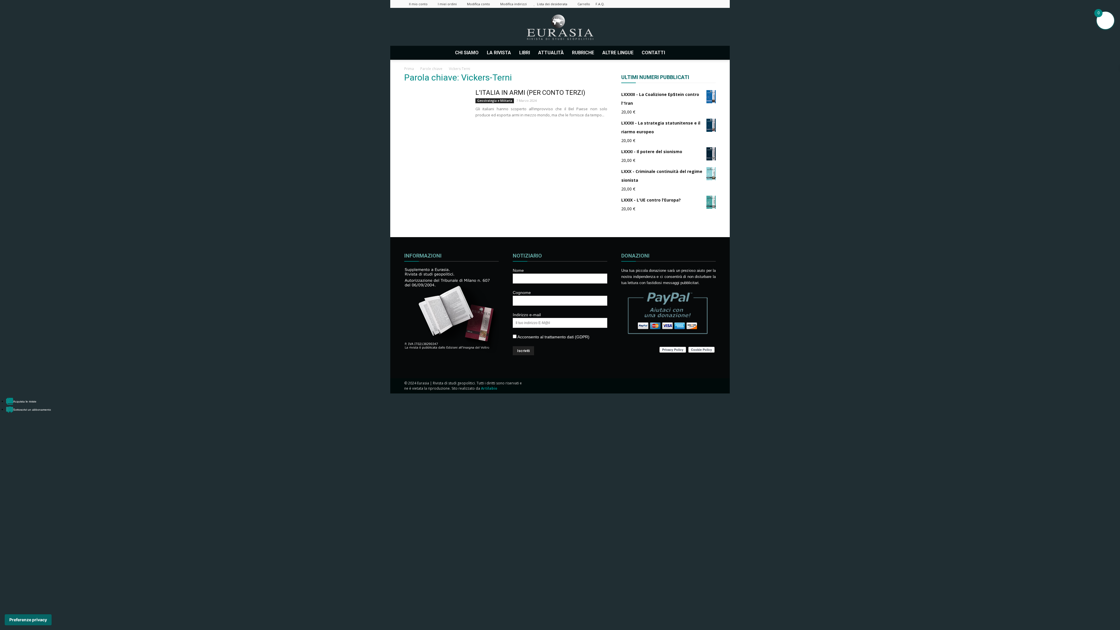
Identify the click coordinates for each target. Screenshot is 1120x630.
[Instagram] (672, 4)
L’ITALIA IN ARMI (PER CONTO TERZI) (530, 92)
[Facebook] (663, 4)
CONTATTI (653, 52)
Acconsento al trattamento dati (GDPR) (553, 337)
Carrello (584, 4)
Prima (409, 68)
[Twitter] (692, 4)
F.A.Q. (600, 4)
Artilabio (489, 388)
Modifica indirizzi (513, 4)
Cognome (522, 292)
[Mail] (682, 4)
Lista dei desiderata (552, 4)
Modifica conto (478, 4)
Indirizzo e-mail (527, 314)
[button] (709, 53)
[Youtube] (711, 4)
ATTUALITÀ (551, 52)
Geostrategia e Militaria (494, 101)
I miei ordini (447, 4)
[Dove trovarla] (677, 53)
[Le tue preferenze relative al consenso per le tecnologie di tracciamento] (28, 619)
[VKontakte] (701, 4)
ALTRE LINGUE (618, 52)
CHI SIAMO (467, 52)
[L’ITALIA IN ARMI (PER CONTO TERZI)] (436, 110)
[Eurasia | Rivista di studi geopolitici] (560, 27)
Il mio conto (418, 4)
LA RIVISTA (499, 52)
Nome (518, 270)
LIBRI (524, 52)
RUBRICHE (583, 52)
